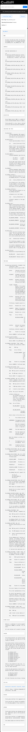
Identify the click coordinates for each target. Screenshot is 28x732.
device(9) (14, 686)
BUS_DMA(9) (5, 31)
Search (25, 6)
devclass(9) (8, 686)
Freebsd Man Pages (7, 16)
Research (23, 16)
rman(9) (23, 686)
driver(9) (19, 686)
